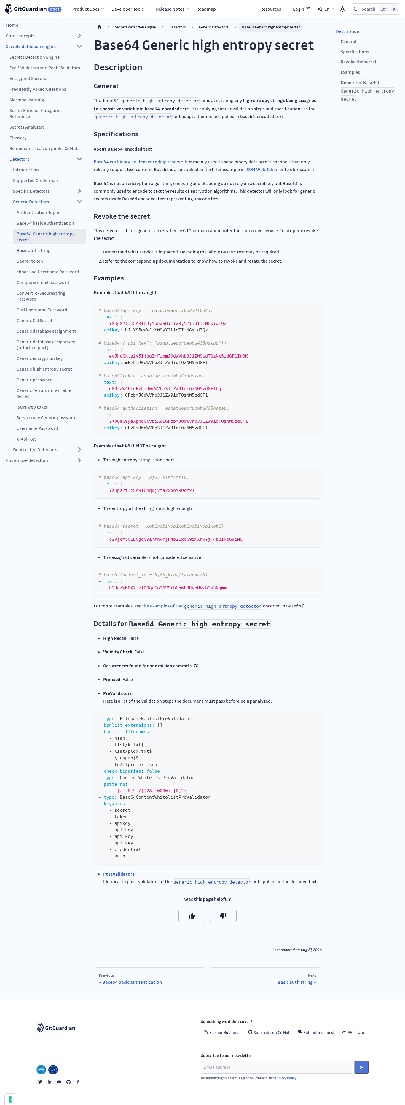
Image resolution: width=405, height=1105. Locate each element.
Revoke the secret (359, 62)
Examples (350, 72)
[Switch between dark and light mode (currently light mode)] (342, 9)
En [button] (326, 9)
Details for (367, 90)
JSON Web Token (261, 169)
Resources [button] (270, 9)
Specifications (355, 52)
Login (298, 9)
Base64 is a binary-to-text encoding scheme (138, 162)
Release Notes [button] (170, 9)
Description (347, 31)
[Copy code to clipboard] (314, 310)
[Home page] (99, 27)
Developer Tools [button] (127, 9)
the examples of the (202, 606)
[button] (44, 35)
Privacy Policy (285, 1078)
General (348, 41)
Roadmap (206, 9)
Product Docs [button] (85, 9)
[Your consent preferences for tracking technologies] (10, 1099)
